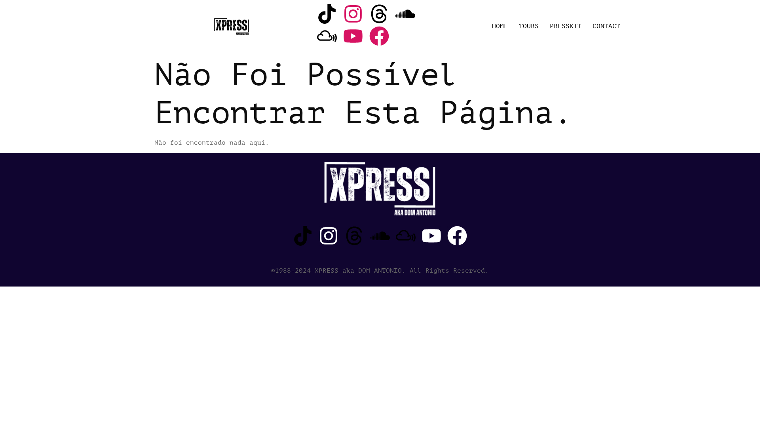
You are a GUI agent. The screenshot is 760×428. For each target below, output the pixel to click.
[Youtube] (353, 36)
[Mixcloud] (327, 36)
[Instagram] (353, 14)
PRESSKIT (565, 26)
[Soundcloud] (405, 14)
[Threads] (379, 14)
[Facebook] (379, 36)
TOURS (529, 26)
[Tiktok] (327, 14)
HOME (500, 26)
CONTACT (606, 26)
